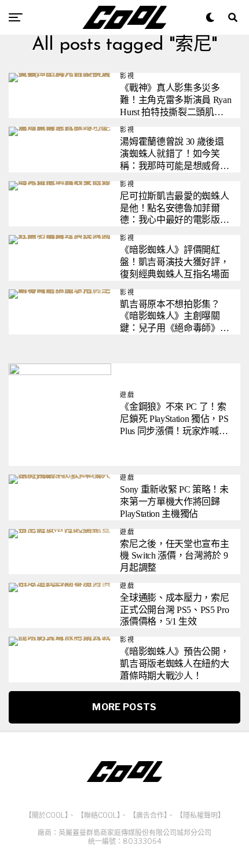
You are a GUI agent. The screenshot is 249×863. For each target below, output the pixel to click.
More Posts (124, 707)
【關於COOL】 (46, 815)
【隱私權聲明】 (200, 815)
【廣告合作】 (148, 815)
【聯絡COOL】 (98, 815)
